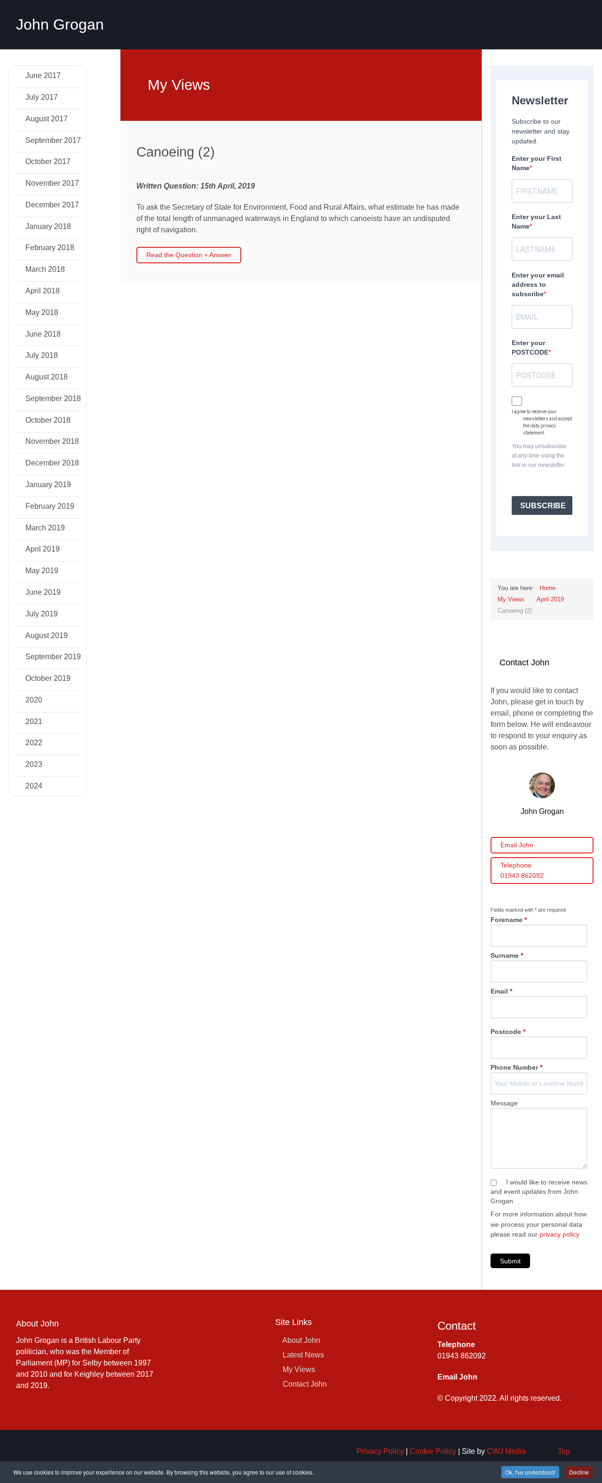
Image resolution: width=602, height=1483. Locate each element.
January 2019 (47, 485)
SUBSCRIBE (543, 506)
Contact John (305, 1384)
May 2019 (41, 571)
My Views (299, 1369)
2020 (33, 700)
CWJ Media (506, 1451)
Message (504, 1103)
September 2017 (52, 140)
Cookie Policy (433, 1451)
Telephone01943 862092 (522, 870)
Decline (579, 1472)
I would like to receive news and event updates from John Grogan (539, 1191)
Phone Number (516, 1067)
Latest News (303, 1355)
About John (301, 1340)
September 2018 (52, 398)
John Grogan (60, 24)
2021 (33, 722)
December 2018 (51, 463)
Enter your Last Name (536, 221)
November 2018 (51, 441)
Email (501, 991)
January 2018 (47, 226)
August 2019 (46, 635)
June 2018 (42, 334)
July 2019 (41, 614)
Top (564, 1451)
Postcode (508, 1031)
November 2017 (51, 183)
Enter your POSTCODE (530, 347)
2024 (33, 786)
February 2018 (49, 248)
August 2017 (46, 119)
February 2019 (49, 506)
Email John (516, 845)
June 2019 (42, 592)
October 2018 (47, 420)
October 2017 (47, 162)
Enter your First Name (537, 163)
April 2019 (42, 549)
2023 (33, 764)
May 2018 (41, 312)
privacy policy (559, 1234)
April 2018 (42, 291)
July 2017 (41, 97)
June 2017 (42, 75)
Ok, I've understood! (530, 1472)
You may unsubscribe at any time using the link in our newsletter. (539, 455)
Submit (510, 1261)
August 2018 (46, 377)
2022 (33, 743)
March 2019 (44, 528)
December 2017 (51, 205)
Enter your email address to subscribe (538, 284)
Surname (507, 955)
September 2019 (52, 657)
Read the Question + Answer (188, 255)
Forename (509, 919)
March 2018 (44, 269)
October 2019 (47, 678)
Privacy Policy (380, 1451)
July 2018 (41, 355)
